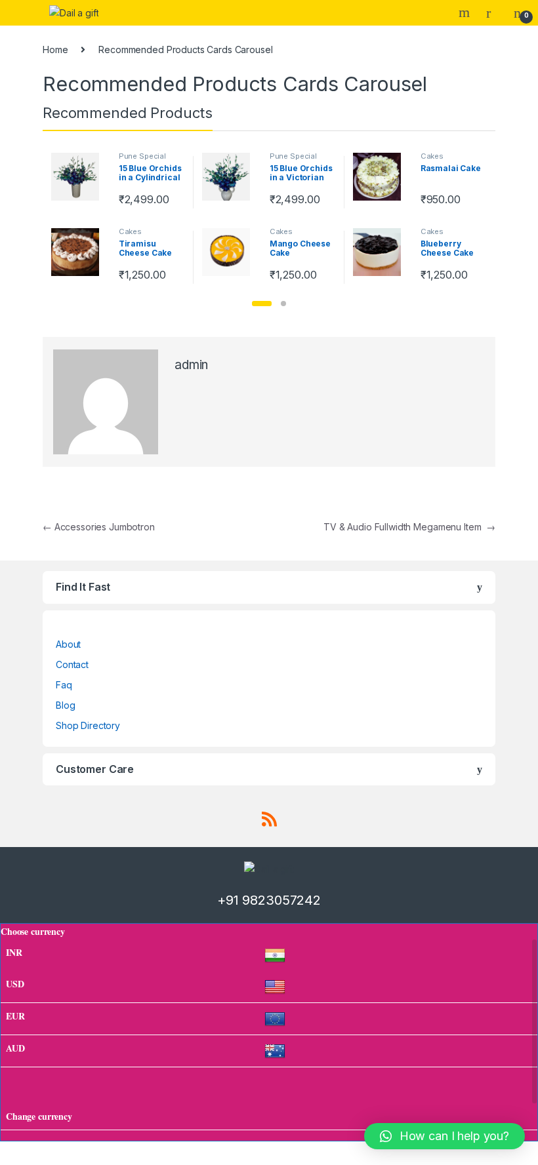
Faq (64, 684)
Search (466, 12)
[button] (262, 303)
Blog (65, 705)
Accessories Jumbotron (99, 526)
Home (55, 49)
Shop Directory (88, 725)
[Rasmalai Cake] (382, 177)
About (68, 644)
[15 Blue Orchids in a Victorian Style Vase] (231, 177)
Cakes (432, 156)
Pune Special (142, 156)
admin (191, 364)
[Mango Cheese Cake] (231, 252)
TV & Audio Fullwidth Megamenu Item (409, 526)
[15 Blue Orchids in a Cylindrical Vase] (80, 177)
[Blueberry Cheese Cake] (382, 252)
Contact (72, 664)
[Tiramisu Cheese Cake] (80, 252)
